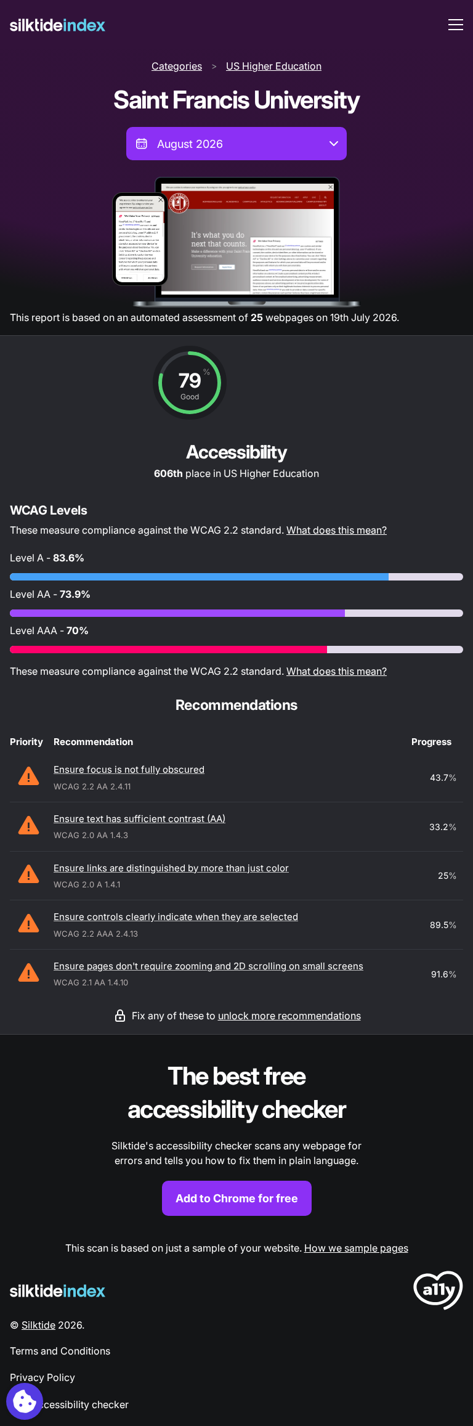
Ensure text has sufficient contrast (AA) (139, 819)
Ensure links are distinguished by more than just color (171, 868)
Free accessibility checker (69, 1404)
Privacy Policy (42, 1377)
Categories (177, 66)
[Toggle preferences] (24, 1401)
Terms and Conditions (60, 1351)
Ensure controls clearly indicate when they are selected (176, 917)
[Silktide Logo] (57, 1290)
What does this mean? (336, 530)
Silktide (38, 1325)
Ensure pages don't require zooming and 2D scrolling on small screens (208, 966)
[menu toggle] (455, 24)
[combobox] (236, 143)
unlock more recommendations (289, 1015)
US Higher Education (273, 66)
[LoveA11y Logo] (438, 1292)
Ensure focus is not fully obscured (129, 769)
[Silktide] (57, 24)
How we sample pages (356, 1248)
